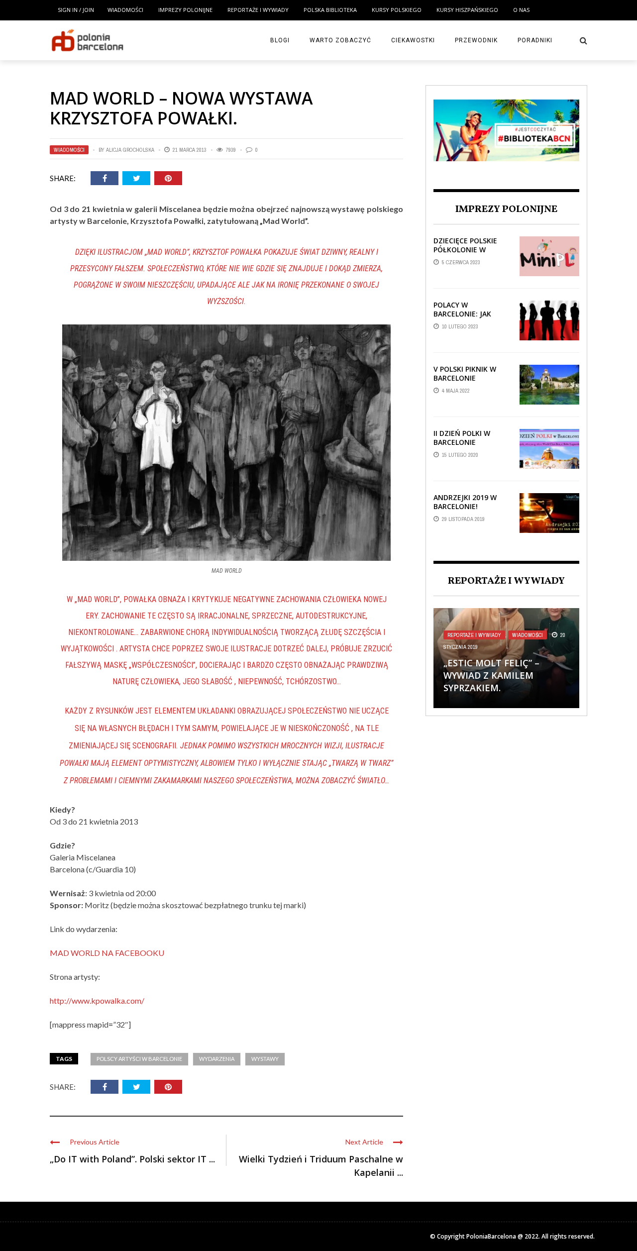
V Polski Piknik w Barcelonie (464, 373)
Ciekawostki (413, 40)
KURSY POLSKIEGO (397, 9)
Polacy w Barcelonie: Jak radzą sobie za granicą (462, 318)
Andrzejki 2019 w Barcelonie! (465, 502)
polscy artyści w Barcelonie (139, 1058)
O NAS (521, 9)
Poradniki (535, 40)
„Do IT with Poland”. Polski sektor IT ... (132, 1159)
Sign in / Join (76, 9)
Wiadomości (125, 9)
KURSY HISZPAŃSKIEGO (467, 9)
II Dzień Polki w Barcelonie (461, 437)
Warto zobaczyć (340, 40)
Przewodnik (476, 40)
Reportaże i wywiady (258, 9)
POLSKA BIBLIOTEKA (330, 9)
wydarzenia (216, 1058)
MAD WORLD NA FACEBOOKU (107, 952)
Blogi (280, 40)
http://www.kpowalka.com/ (97, 1000)
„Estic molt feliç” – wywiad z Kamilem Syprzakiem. (491, 675)
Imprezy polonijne (185, 9)
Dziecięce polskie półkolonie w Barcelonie (465, 249)
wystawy (265, 1058)
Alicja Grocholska (130, 149)
